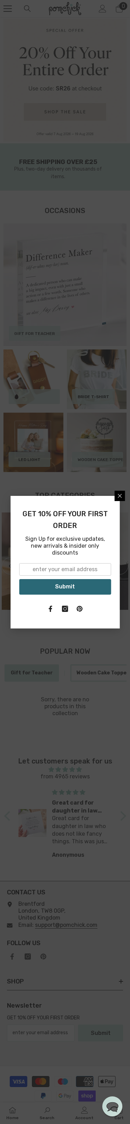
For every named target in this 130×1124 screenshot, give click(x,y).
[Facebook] (50, 609)
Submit (65, 586)
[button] (112, 1106)
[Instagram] (65, 609)
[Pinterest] (79, 609)
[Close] (119, 496)
